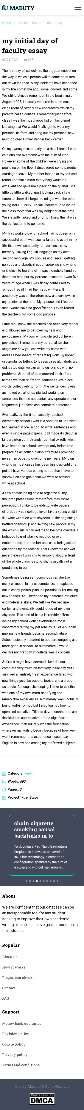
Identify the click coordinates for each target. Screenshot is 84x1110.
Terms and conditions (21, 1065)
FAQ (5, 998)
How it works (13, 967)
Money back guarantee (22, 1023)
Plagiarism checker (19, 977)
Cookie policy (14, 1044)
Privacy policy (15, 1054)
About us (9, 956)
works (28, 774)
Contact (9, 988)
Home (6, 23)
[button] (26, 881)
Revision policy (15, 1033)
